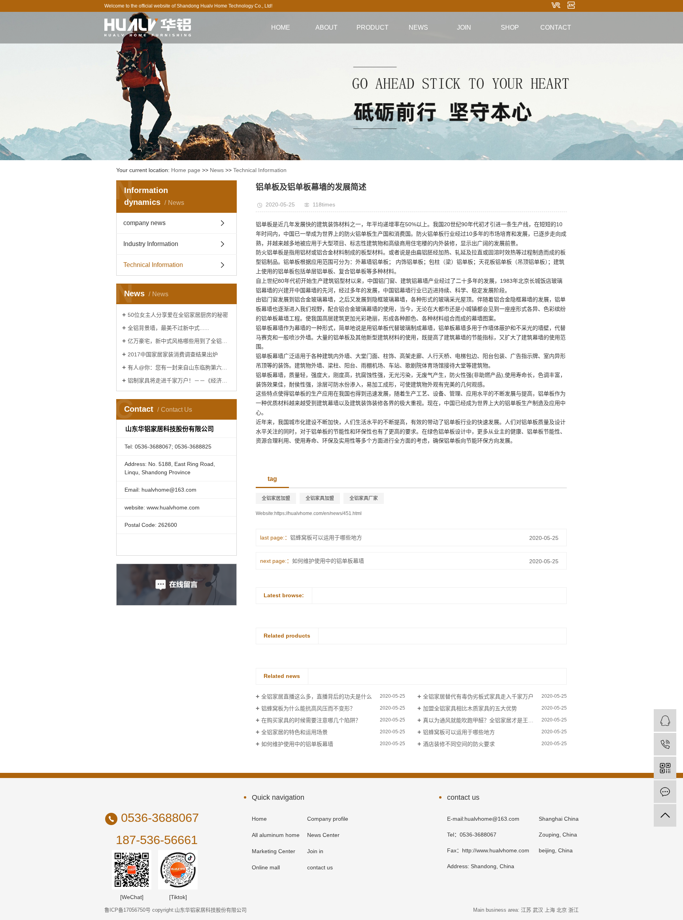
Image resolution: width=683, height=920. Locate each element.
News (217, 170)
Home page (185, 170)
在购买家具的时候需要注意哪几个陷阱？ (311, 720)
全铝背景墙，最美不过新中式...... (168, 328)
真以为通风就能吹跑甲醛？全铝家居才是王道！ (481, 720)
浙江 (573, 910)
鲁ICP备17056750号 (127, 910)
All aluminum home (276, 835)
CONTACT (555, 27)
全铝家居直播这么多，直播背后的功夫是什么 (316, 696)
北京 (562, 910)
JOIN (464, 27)
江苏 (526, 910)
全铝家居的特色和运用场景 (294, 732)
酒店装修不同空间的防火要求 (459, 744)
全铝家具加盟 (320, 498)
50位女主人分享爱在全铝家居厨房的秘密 (178, 315)
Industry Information (150, 243)
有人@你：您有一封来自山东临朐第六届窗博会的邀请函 (179, 367)
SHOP (510, 27)
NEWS (418, 27)
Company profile (327, 819)
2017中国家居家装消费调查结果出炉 (173, 354)
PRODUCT (373, 27)
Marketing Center (273, 851)
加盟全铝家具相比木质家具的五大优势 (470, 708)
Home (259, 819)
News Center (323, 835)
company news (144, 223)
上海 (550, 910)
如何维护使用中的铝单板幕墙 (328, 561)
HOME (280, 27)
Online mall (266, 867)
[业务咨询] (665, 720)
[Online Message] (665, 791)
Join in (315, 851)
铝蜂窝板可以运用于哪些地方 (326, 537)
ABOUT (326, 27)
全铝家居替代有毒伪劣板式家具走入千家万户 (478, 696)
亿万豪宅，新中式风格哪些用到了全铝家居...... (179, 341)
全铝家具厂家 (363, 498)
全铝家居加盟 (276, 498)
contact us (320, 867)
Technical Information (260, 170)
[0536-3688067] (665, 744)
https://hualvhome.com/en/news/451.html (318, 513)
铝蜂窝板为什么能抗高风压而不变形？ (308, 708)
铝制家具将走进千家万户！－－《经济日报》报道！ (179, 380)
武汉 (538, 910)
